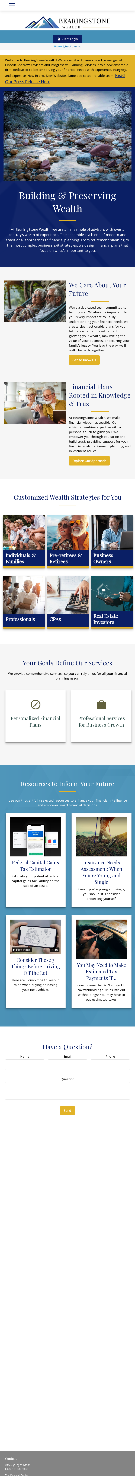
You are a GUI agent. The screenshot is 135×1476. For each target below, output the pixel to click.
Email (67, 1056)
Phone (110, 1056)
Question (68, 1079)
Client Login (70, 39)
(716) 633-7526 (21, 1465)
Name (24, 1056)
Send (67, 1110)
